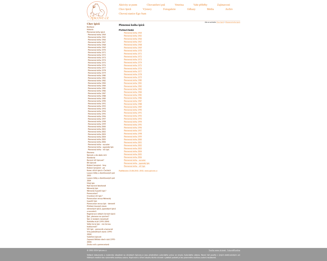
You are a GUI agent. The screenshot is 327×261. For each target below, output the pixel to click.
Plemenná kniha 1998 (133, 134)
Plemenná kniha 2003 (133, 149)
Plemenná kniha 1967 (133, 42)
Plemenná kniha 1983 (133, 89)
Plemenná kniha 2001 (133, 143)
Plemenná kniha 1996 (133, 128)
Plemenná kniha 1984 (133, 92)
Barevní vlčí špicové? (95, 160)
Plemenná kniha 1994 (133, 122)
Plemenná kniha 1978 (133, 74)
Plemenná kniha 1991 (133, 113)
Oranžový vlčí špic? (95, 196)
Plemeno (90, 153)
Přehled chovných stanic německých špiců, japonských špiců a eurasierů (101, 208)
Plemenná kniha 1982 (133, 86)
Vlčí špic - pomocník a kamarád (100, 229)
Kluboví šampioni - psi (96, 168)
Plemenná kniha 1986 (133, 98)
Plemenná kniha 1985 (133, 95)
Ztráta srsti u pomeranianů (98, 245)
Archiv (229, 9)
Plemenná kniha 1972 (133, 57)
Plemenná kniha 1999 (133, 137)
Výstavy (147, 9)
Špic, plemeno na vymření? (98, 217)
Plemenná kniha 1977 (133, 72)
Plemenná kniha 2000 (133, 140)
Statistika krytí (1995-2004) (98, 222)
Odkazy (191, 9)
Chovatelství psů (156, 4)
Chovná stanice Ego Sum (132, 13)
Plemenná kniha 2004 (133, 151)
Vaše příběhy (200, 4)
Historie (90, 30)
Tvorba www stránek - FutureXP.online (224, 251)
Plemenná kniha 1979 (133, 77)
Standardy (91, 158)
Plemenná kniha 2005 (133, 154)
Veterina (179, 4)
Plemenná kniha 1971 (133, 54)
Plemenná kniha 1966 (133, 39)
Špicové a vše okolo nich (97, 155)
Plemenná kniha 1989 (133, 107)
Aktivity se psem (128, 4)
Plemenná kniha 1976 (133, 69)
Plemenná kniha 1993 (133, 119)
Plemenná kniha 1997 (133, 131)
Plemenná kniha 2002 (133, 145)
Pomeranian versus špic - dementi (101, 204)
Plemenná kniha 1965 (133, 36)
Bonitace (90, 27)
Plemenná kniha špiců (232, 22)
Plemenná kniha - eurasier (135, 160)
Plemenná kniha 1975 (133, 66)
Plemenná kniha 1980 (133, 80)
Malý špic (91, 183)
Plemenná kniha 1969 (133, 48)
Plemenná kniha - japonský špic (137, 163)
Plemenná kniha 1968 (133, 45)
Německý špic (92, 188)
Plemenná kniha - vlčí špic (134, 166)
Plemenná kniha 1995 (133, 125)
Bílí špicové (91, 163)
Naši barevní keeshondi (96, 186)
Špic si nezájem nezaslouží (97, 219)
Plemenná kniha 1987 (133, 101)
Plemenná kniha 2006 (133, 157)
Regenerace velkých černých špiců (101, 214)
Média (210, 9)
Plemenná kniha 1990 (133, 110)
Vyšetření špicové (94, 237)
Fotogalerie (169, 9)
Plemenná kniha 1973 (133, 60)
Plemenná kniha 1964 (133, 33)
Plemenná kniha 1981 (133, 83)
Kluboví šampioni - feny (96, 165)
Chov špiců (220, 22)
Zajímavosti (223, 4)
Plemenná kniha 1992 (133, 116)
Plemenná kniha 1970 (133, 51)
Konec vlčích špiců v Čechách (99, 171)
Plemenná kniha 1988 (133, 104)
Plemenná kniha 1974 (133, 63)
